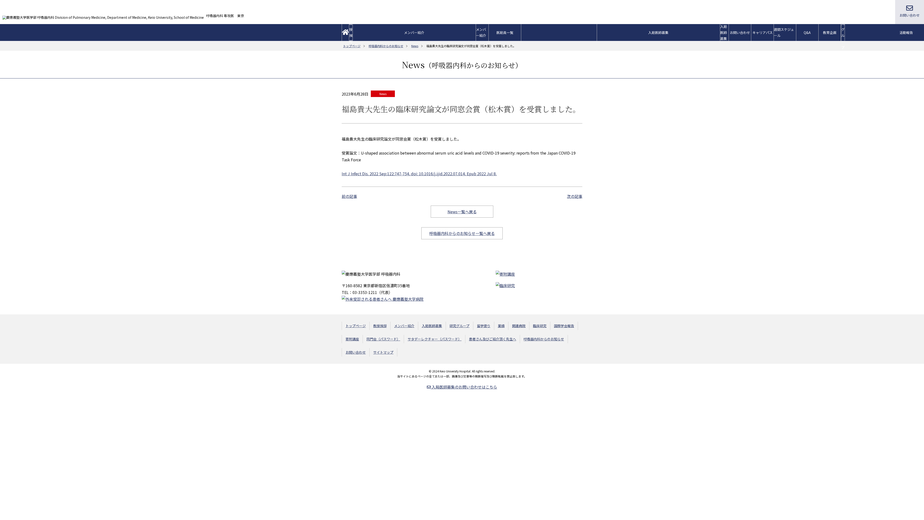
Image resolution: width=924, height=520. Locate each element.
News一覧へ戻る (462, 211)
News (382, 94)
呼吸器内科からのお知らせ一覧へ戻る (462, 233)
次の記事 (574, 196)
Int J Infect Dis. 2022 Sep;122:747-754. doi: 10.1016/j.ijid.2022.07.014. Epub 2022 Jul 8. (419, 173)
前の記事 (349, 196)
